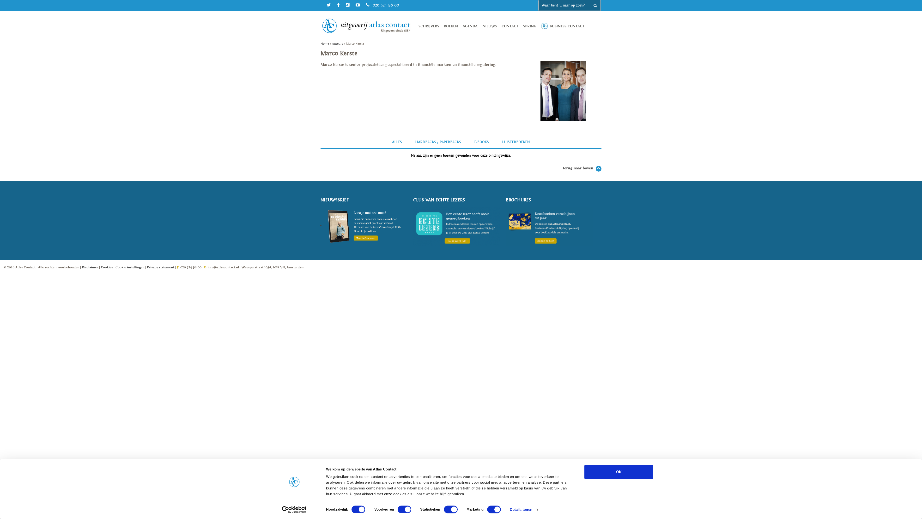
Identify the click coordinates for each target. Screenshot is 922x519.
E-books (481, 142)
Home (325, 44)
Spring (529, 26)
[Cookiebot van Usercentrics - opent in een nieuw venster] (294, 509)
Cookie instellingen (129, 267)
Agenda (470, 26)
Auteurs (337, 44)
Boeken (451, 26)
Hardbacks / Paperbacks (438, 142)
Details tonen (521, 509)
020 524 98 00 (385, 5)
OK (619, 472)
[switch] (404, 509)
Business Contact (567, 26)
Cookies (107, 267)
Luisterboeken (516, 142)
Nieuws (489, 26)
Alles (397, 142)
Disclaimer (90, 267)
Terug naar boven (577, 168)
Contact (510, 26)
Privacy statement (160, 267)
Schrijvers (429, 26)
